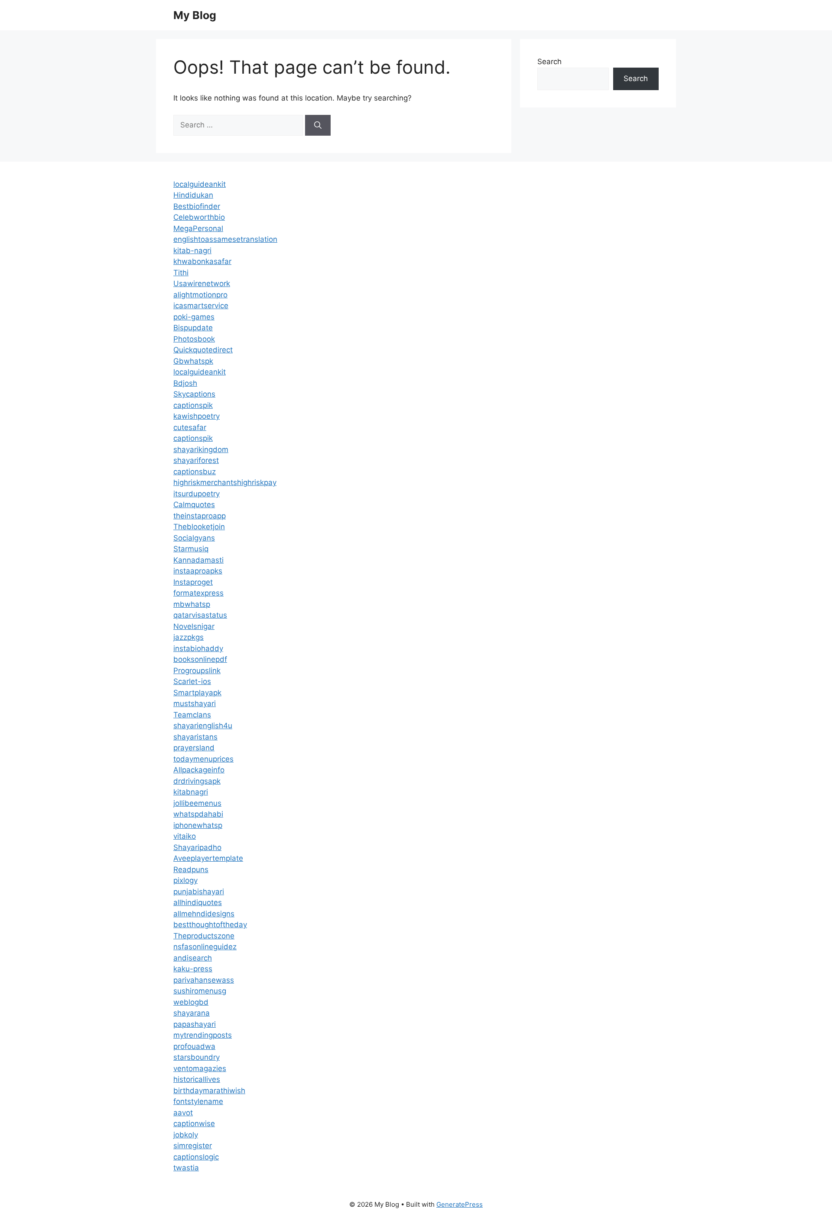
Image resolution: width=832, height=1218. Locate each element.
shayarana (191, 1013)
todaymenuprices (203, 759)
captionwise (194, 1123)
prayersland (193, 747)
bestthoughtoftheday (210, 924)
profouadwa (194, 1046)
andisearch (192, 958)
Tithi (180, 272)
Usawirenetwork (201, 283)
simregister (192, 1145)
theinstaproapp (199, 515)
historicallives (196, 1079)
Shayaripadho (197, 847)
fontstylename (198, 1101)
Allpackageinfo (198, 769)
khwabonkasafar (202, 261)
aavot (183, 1112)
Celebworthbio (199, 217)
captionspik (193, 405)
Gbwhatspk (193, 361)
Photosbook (194, 339)
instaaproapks (197, 571)
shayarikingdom (200, 449)
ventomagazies (199, 1068)
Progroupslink (197, 670)
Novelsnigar (193, 626)
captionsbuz (194, 471)
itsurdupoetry (196, 493)
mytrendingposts (202, 1035)
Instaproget (193, 582)
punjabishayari (198, 891)
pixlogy (185, 880)
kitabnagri (190, 792)
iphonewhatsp (197, 825)
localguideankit (199, 184)
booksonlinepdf (200, 659)
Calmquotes (194, 504)
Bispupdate (193, 327)
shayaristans (195, 737)
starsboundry (196, 1057)
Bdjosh (185, 383)
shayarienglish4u (202, 725)
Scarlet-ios (192, 681)
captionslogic (196, 1157)
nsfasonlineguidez (205, 946)
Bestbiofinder (196, 206)
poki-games (193, 317)
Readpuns (190, 869)
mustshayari (194, 703)
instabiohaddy (198, 648)
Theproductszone (203, 935)
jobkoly (185, 1134)
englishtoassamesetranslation (225, 239)
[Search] (318, 125)
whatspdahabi (198, 814)
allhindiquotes (197, 902)
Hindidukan (193, 195)
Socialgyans (194, 538)
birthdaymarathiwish (209, 1090)
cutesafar (189, 427)
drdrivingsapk (197, 781)
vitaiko (184, 836)
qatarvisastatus (200, 615)
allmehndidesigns (203, 913)
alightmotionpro (200, 294)
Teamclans (192, 714)
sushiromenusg (199, 991)
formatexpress (198, 593)
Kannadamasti (198, 560)
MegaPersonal (198, 228)
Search (549, 61)
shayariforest (196, 460)
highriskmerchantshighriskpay (224, 482)
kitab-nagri (192, 250)
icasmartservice (200, 305)
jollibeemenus (197, 803)
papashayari (194, 1024)
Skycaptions (194, 394)
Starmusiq (190, 548)
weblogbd (190, 1002)
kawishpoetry (196, 416)
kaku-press (192, 968)
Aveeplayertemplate (208, 858)
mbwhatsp (191, 604)
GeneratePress (459, 1204)
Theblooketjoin (199, 526)
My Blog (194, 15)
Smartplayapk (197, 692)
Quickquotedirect (203, 349)
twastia (186, 1167)
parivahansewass (203, 980)
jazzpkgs (188, 637)
